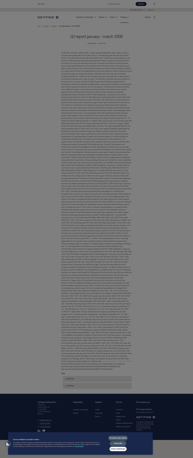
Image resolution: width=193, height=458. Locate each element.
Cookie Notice (79, 446)
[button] (8, 444)
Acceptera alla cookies (118, 438)
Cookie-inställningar (118, 449)
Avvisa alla (118, 443)
